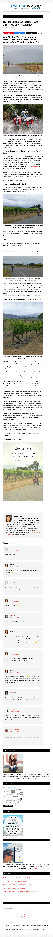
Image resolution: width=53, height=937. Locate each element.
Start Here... (34, 868)
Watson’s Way (6, 162)
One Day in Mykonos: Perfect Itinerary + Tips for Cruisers (18, 878)
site (10, 435)
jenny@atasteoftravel (15, 729)
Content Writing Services (26, 915)
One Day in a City (26, 7)
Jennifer (11, 692)
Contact (26, 911)
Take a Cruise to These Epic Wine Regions (14, 888)
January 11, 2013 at (14, 633)
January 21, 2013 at (14, 617)
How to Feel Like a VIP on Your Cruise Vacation (15, 881)
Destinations (16, 15)
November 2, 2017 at (15, 550)
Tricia (11, 582)
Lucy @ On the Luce (14, 709)
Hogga (11, 615)
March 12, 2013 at (14, 566)
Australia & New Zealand (26, 15)
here (41, 28)
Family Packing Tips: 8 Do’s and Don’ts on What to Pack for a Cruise (21, 891)
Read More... (34, 778)
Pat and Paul (34, 166)
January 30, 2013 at (14, 601)
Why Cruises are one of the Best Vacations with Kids (17, 884)
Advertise (26, 913)
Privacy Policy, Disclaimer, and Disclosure (27, 917)
